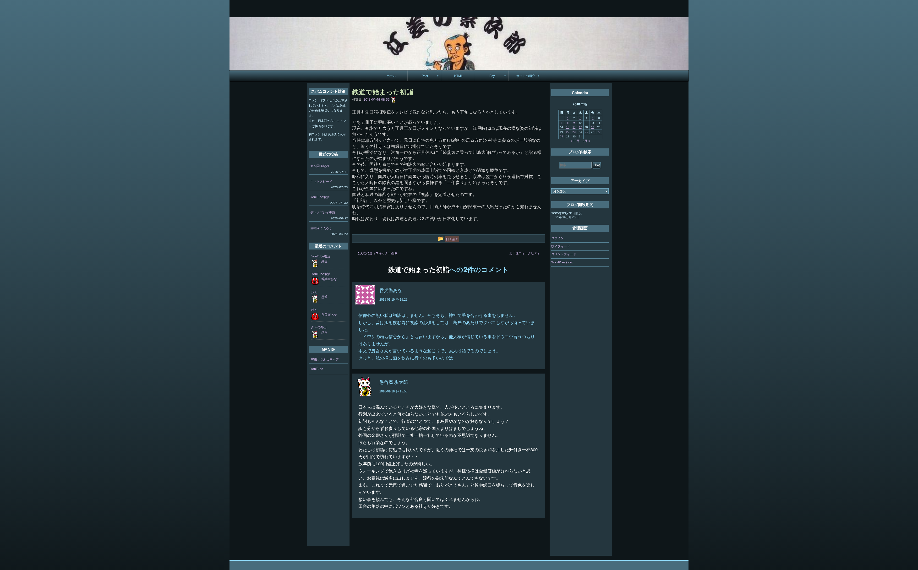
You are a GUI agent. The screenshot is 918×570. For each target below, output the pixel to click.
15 (567, 127)
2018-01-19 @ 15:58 (393, 391)
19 (592, 127)
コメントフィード (563, 254)
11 (586, 122)
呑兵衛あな (390, 290)
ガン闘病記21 (319, 166)
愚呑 (324, 261)
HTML (458, 75)
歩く (314, 292)
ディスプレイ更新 (322, 212)
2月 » (586, 141)
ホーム (391, 75)
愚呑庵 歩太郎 (393, 382)
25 (586, 132)
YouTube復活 (319, 197)
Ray (492, 75)
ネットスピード (321, 181)
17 (580, 127)
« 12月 (574, 141)
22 (567, 132)
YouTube (316, 369)
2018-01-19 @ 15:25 (393, 299)
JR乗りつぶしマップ (324, 359)
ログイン (557, 238)
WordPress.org (562, 262)
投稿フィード (560, 246)
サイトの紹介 (525, 75)
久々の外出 (319, 327)
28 (561, 136)
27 (599, 132)
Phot (425, 75)
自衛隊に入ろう (321, 228)
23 (574, 132)
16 (574, 127)
